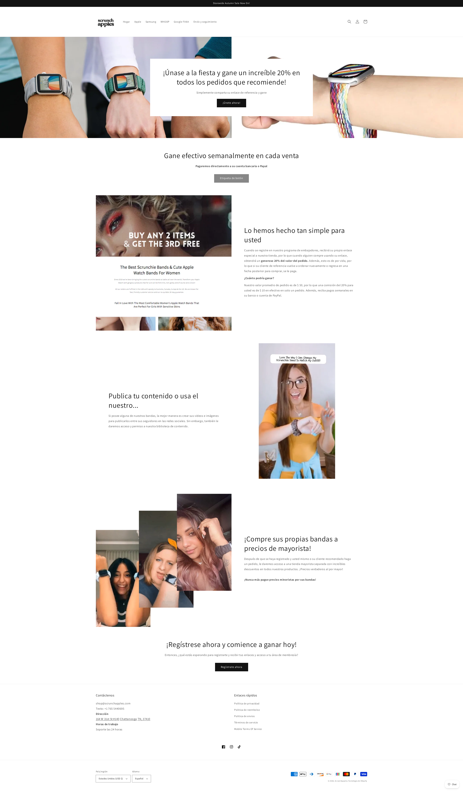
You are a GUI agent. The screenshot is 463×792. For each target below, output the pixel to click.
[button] (349, 22)
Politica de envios (244, 716)
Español (139, 778)
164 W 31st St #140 (107, 719)
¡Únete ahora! (231, 102)
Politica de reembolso (247, 709)
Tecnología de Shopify (357, 781)
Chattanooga (128, 719)
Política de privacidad (246, 703)
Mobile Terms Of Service (248, 729)
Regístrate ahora (231, 667)
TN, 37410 (144, 719)
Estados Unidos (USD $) (111, 778)
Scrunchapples (341, 781)
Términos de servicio (246, 722)
